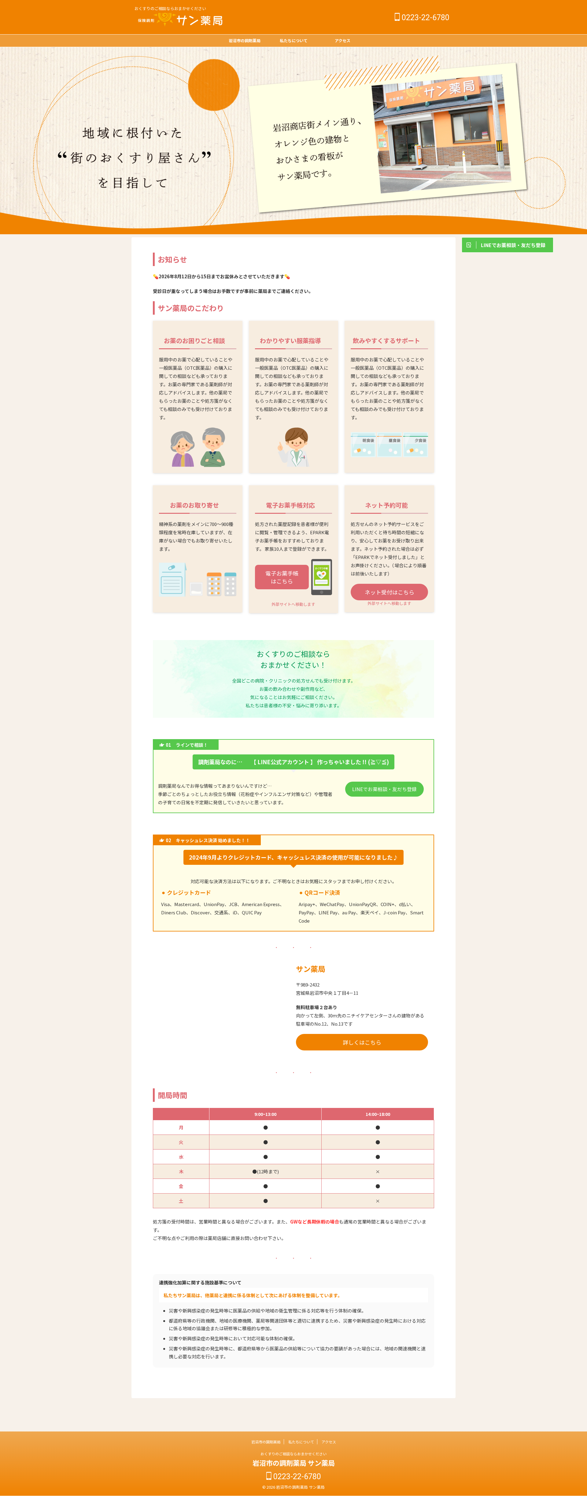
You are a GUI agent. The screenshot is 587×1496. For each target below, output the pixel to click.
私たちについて (294, 40)
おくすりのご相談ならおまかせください (293, 1453)
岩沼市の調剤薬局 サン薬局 (294, 1463)
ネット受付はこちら (389, 592)
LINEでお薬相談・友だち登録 (384, 789)
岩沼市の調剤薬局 (244, 40)
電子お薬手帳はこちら (281, 577)
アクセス (342, 40)
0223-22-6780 (424, 17)
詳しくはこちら (362, 1042)
